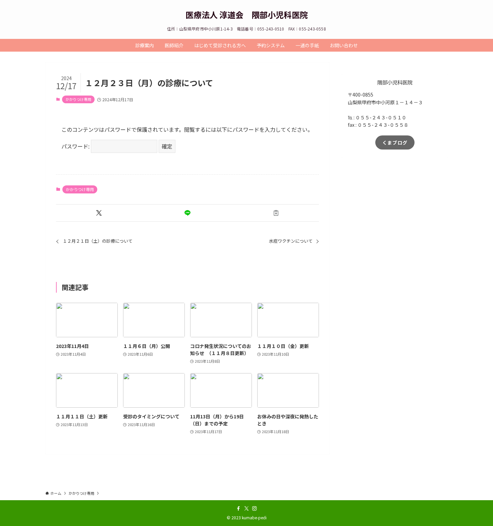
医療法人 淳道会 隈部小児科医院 (246, 15)
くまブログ (394, 142)
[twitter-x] (246, 509)
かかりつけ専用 (78, 99)
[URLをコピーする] (276, 213)
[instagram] (255, 509)
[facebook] (238, 509)
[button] (99, 213)
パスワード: (76, 146)
